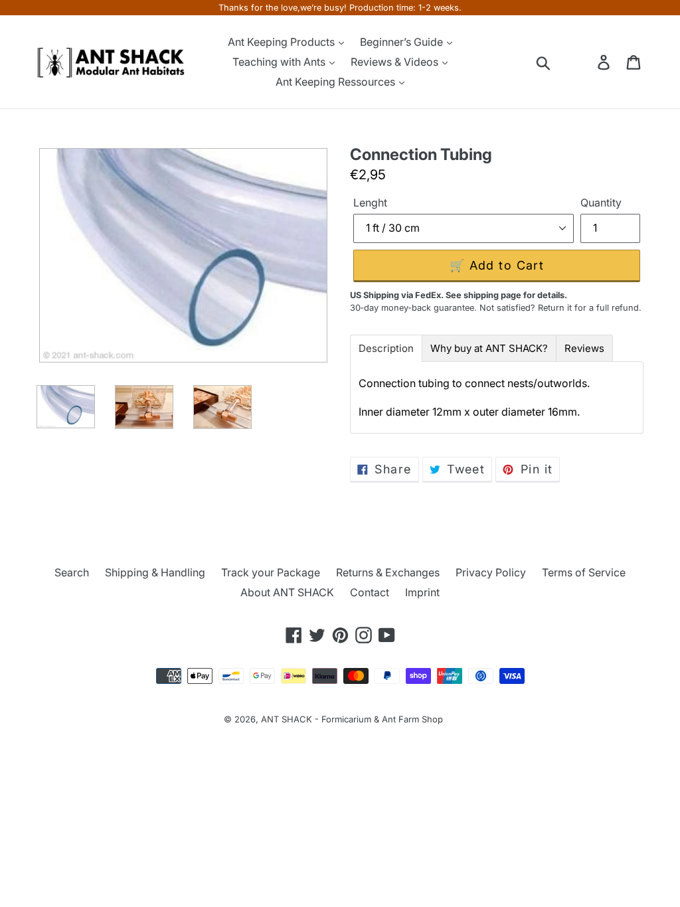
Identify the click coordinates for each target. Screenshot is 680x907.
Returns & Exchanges (388, 572)
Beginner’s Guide (403, 41)
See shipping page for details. (506, 295)
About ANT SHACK (287, 592)
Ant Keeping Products (282, 41)
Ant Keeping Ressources (337, 81)
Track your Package (270, 572)
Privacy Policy (491, 572)
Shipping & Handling (155, 572)
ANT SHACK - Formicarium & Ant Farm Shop (352, 719)
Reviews (584, 348)
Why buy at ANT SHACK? (489, 348)
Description (386, 348)
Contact (369, 592)
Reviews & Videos (396, 61)
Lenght (370, 202)
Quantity (601, 202)
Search (71, 572)
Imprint (422, 592)
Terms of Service (584, 572)
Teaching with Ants (280, 61)
